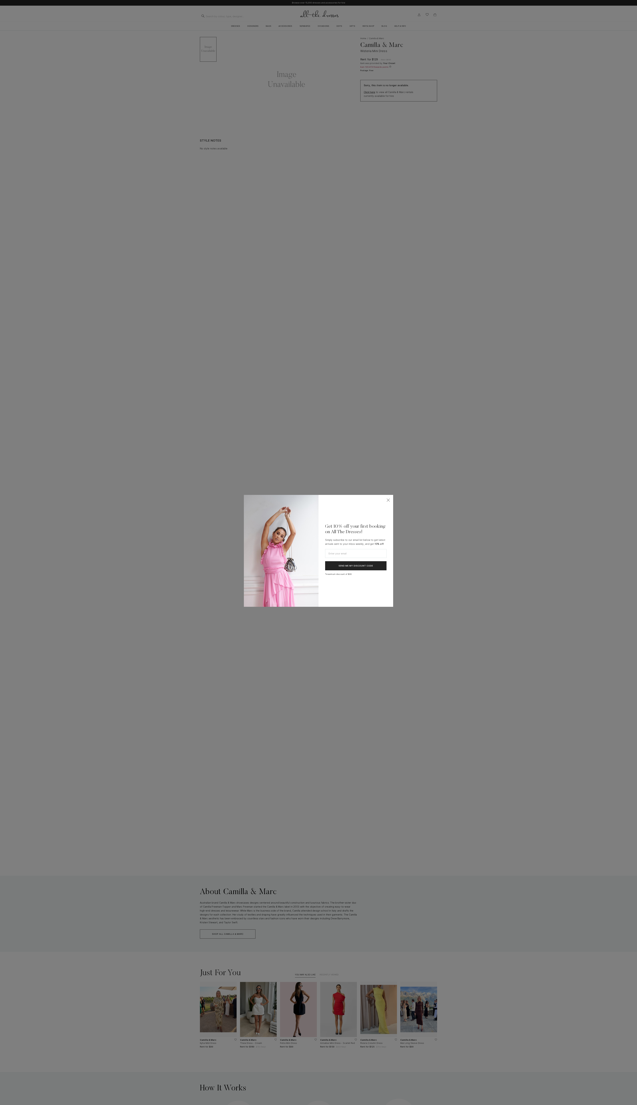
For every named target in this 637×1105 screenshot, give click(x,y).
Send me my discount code (356, 566)
